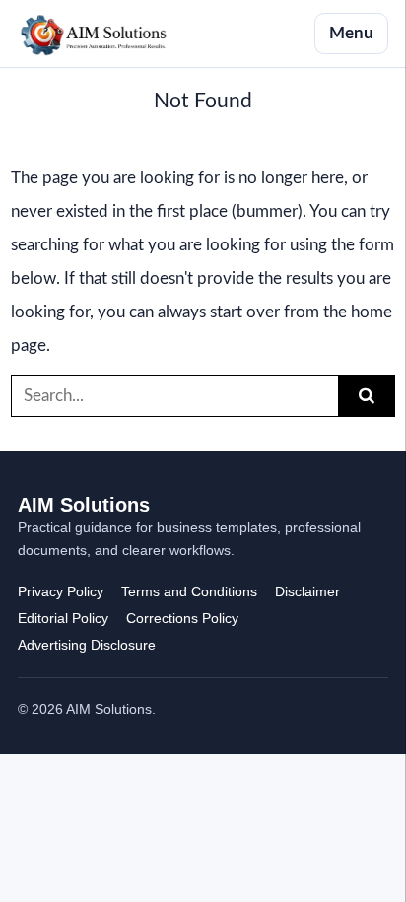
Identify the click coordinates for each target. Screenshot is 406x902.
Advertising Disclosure (87, 645)
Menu (351, 33)
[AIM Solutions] (93, 33)
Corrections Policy (182, 618)
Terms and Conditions (189, 591)
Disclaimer (307, 591)
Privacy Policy (60, 591)
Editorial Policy (63, 618)
